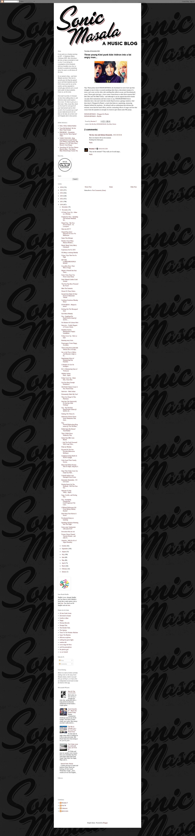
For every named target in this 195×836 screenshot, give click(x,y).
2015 (61, 190)
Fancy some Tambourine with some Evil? (68, 528)
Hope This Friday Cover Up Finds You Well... (69, 471)
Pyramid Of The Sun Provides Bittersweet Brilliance (68, 451)
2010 (61, 204)
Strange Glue (63, 625)
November (65, 210)
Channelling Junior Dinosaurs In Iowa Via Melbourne (68, 233)
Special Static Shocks (67, 763)
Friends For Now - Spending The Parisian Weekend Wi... (69, 218)
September (65, 548)
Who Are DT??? (66, 229)
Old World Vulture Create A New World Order (69, 387)
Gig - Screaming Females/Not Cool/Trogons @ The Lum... (68, 502)
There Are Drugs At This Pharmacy (68, 398)
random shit (63, 642)
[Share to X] (106, 121)
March (64, 566)
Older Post (134, 187)
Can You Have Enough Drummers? (68, 383)
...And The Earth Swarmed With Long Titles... (69, 443)
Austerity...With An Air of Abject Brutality (68, 541)
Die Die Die (92, 124)
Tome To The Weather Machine (69, 632)
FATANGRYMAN (101, 124)
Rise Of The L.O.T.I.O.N (71, 692)
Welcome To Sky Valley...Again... (66, 491)
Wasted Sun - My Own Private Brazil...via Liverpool (68, 224)
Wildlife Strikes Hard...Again (65, 374)
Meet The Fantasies (67, 288)
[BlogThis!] (104, 121)
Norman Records (64, 623)
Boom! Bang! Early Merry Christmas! (69, 246)
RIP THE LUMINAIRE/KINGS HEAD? (68, 261)
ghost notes (65, 811)
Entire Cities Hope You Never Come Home (68, 276)
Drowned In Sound (65, 615)
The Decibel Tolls (65, 628)
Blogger (105, 823)
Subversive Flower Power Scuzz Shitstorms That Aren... (68, 418)
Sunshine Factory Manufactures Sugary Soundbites (68, 331)
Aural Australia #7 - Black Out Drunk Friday (72, 710)
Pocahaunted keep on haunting (67, 519)
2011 (61, 201)
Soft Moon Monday (67, 313)
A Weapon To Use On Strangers (67, 365)
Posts (62, 660)
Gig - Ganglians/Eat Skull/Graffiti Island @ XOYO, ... (68, 318)
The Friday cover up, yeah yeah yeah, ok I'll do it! (73, 746)
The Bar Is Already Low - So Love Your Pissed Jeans (72, 729)
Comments (63, 664)
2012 (61, 199)
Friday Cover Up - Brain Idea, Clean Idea (68, 379)
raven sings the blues (66, 644)
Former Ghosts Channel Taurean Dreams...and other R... (68, 536)
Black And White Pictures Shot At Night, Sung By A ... (69, 466)
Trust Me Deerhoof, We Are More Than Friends (68, 129)
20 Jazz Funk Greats (65, 613)
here (62, 603)
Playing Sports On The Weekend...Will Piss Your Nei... (69, 486)
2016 (61, 187)
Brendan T (92, 149)
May (63, 560)
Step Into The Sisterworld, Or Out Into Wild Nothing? (69, 403)
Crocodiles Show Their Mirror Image (68, 267)
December (65, 207)
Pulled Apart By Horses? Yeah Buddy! (68, 430)
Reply (91, 142)
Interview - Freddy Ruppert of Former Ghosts (69, 326)
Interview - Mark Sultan (68, 391)
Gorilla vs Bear (64, 618)
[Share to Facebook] (107, 121)
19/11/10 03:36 (117, 135)
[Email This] (102, 121)
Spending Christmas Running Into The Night (69, 523)
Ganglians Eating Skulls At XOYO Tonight (69, 456)
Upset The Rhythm (65, 635)
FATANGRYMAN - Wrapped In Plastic (96, 114)
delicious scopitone (65, 637)
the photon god (64, 649)
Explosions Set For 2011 (68, 250)
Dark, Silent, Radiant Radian (68, 126)
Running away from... (67, 340)
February (64, 569)
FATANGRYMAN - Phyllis (92, 116)
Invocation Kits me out (68, 531)
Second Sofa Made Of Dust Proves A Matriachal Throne (69, 295)
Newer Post (88, 187)
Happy (61, 620)
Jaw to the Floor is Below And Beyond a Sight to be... (68, 353)
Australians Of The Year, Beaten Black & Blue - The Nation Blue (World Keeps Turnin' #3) (69, 149)
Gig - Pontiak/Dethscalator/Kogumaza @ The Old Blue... (69, 424)
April (63, 563)
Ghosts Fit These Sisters (68, 291)
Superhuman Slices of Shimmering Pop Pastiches (67, 360)
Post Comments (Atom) (99, 190)
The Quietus (63, 630)
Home (111, 187)
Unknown (64, 808)
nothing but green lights (66, 640)
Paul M (64, 805)
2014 (61, 193)
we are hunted (64, 652)
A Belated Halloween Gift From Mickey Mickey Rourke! (68, 509)
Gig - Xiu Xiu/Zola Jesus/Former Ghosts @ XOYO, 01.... (68, 409)
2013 (61, 196)
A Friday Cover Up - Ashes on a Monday (69, 213)
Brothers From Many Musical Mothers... (67, 241)
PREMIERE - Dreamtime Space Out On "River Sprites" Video (68, 134)
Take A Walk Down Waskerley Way (67, 434)
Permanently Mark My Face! (69, 394)
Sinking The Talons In (67, 414)
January (64, 572)
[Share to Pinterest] (109, 121)
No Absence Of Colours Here (69, 322)
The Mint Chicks (111, 124)
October (64, 546)
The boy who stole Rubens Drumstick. (101, 135)
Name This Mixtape (67, 238)
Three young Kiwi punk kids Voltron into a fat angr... (69, 348)
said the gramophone (66, 647)
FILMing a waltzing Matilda (69, 252)
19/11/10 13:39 (103, 149)
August (64, 551)
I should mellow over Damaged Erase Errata (68, 476)
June (63, 557)
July (63, 554)
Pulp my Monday (66, 447)
